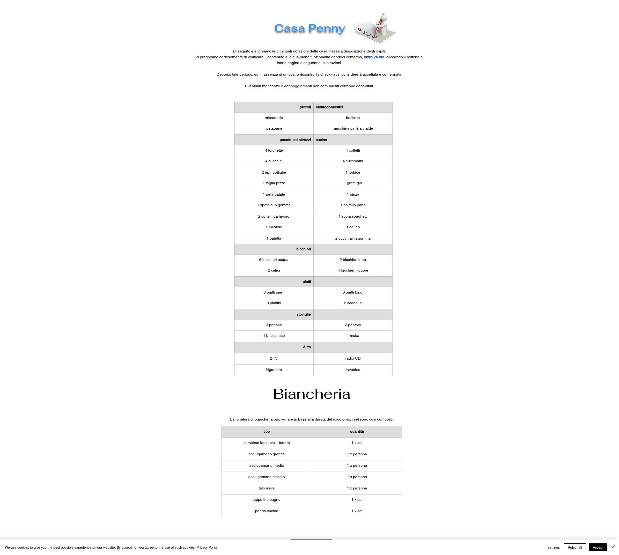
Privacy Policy (207, 547)
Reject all (575, 547)
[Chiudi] (613, 547)
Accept (598, 547)
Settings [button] (553, 547)
